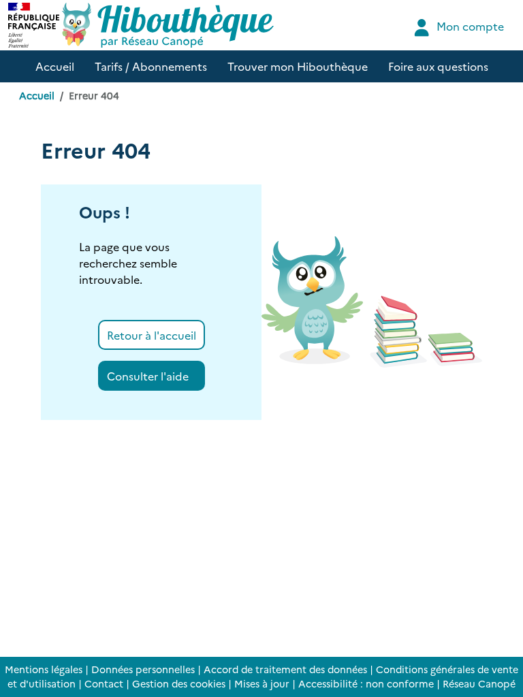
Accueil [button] (54, 66)
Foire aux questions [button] (438, 66)
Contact (103, 683)
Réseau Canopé (479, 683)
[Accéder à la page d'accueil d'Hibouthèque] (168, 25)
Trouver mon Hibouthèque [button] (297, 66)
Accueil (36, 95)
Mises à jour (261, 683)
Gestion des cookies (178, 683)
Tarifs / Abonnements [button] (151, 66)
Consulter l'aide (148, 375)
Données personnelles (143, 669)
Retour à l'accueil (151, 334)
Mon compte (469, 25)
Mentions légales (43, 669)
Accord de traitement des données (285, 669)
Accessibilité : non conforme (366, 683)
